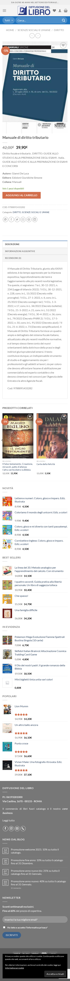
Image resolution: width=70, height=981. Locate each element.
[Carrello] (66, 10)
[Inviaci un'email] (17, 828)
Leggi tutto (8, 820)
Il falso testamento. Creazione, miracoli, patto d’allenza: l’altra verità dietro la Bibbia (17, 467)
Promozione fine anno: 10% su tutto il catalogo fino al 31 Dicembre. (37, 862)
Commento (16, 888)
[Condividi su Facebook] (11, 219)
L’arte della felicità (46, 464)
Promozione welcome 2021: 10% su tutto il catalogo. (35, 851)
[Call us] (23, 828)
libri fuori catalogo (34, 808)
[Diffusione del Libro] (34, 10)
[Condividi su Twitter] (17, 219)
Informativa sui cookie (14, 968)
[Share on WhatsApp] (5, 219)
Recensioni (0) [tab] (13, 258)
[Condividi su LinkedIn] (34, 219)
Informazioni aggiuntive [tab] (20, 251)
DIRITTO (59, 30)
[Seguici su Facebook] (5, 828)
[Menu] (4, 10)
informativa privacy (37, 927)
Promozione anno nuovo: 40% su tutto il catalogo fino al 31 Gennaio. (38, 883)
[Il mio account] (60, 10)
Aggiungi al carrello (21, 195)
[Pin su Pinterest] (29, 219)
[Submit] (63, 20)
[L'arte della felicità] (52, 437)
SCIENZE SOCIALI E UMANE (34, 30)
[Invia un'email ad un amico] (23, 219)
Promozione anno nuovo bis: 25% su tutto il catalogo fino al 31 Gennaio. (35, 872)
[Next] (67, 447)
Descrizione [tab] (12, 244)
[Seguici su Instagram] (11, 828)
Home (10, 30)
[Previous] (2, 447)
